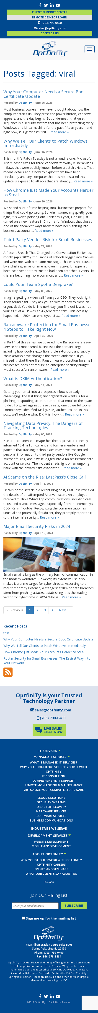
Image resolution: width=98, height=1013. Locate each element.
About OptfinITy (47, 854)
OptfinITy (25, 103)
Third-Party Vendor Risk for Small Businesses (47, 239)
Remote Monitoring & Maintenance (54, 785)
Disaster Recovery (51, 807)
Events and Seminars (51, 869)
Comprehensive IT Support (53, 781)
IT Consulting (53, 776)
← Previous (14, 610)
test (6, 633)
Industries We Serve (49, 828)
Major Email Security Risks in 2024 (36, 526)
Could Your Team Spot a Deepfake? (38, 284)
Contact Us (50, 33)
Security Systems (51, 802)
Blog (49, 881)
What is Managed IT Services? (53, 762)
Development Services (47, 835)
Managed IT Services (50, 757)
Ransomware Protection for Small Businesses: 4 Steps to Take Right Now (48, 327)
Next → (64, 610)
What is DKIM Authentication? (32, 378)
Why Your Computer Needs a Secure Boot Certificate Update (44, 94)
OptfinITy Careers (51, 864)
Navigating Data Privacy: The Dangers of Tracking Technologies (43, 426)
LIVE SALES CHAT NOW (53, 730)
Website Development (51, 841)
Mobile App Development (51, 846)
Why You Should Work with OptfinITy (51, 860)
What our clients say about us (51, 874)
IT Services (48, 750)
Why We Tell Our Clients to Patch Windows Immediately (45, 143)
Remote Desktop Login (49, 17)
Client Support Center (49, 12)
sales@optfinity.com (51, 28)
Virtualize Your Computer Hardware (53, 790)
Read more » (59, 132)
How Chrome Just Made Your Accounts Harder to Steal (48, 192)
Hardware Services (51, 811)
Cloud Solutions (51, 798)
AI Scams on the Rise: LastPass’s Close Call (44, 477)
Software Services (51, 816)
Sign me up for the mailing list (51, 918)
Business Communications (51, 820)
